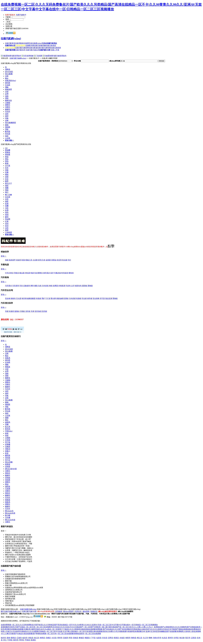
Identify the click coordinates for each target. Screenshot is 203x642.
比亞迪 (7, 197)
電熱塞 (7, 480)
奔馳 (6, 170)
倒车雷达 (46, 273)
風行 (6, 192)
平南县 (27, 640)
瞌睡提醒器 (31, 298)
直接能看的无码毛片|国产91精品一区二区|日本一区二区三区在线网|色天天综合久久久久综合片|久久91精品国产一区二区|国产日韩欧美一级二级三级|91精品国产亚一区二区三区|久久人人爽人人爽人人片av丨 (77, 627)
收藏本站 (94, 611)
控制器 (7, 466)
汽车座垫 (15, 286)
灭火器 (18, 298)
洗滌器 (7, 446)
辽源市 (19, 638)
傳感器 (7, 127)
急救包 (13, 298)
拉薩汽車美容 (51, 45)
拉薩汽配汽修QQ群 (29, 611)
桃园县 (87, 638)
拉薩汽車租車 (56, 48)
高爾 (6, 206)
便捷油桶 (59, 298)
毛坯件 (7, 111)
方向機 (7, 517)
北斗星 (7, 166)
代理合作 (78, 611)
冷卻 (6, 91)
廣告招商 (86, 611)
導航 (6, 129)
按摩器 (55, 286)
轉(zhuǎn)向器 (10, 513)
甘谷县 (104, 638)
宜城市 (65, 638)
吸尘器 (22, 273)
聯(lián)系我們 (68, 611)
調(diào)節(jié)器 (11, 469)
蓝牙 (52, 273)
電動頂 (7, 449)
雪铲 (43, 298)
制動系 (7, 502)
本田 (6, 199)
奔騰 (6, 172)
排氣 (6, 118)
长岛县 (164, 638)
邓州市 (59, 638)
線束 (6, 433)
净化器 (27, 273)
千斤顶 (47, 298)
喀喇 (150, 638)
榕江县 (139, 638)
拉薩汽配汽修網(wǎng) (18, 58)
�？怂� (8, 195)
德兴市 (3, 638)
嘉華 (6, 230)
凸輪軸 (7, 103)
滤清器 (48, 260)
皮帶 (6, 94)
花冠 (6, 223)
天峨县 (48, 638)
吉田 (6, 228)
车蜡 (6, 311)
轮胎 (23, 260)
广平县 (93, 638)
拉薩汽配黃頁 (10, 43)
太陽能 (7, 438)
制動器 (7, 500)
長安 (6, 179)
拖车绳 (24, 298)
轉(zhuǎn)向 (9, 511)
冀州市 (170, 638)
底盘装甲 (12, 260)
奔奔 (6, 168)
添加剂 (18, 260)
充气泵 (102, 298)
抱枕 (50, 286)
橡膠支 (7, 378)
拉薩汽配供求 (20, 50)
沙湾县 (176, 638)
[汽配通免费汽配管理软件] (11, 56)
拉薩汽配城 (33, 48)
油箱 (6, 96)
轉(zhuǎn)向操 (10, 520)
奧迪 (6, 157)
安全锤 (7, 298)
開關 (6, 418)
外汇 (5, 640)
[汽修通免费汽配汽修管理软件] (54, 56)
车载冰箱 (57, 273)
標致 (6, 174)
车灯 (69, 260)
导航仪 (16, 273)
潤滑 (6, 98)
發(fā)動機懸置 (10, 123)
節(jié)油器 (9, 72)
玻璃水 (16, 311)
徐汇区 (36, 638)
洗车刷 (44, 311)
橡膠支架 (8, 100)
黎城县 (81, 638)
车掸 (32, 311)
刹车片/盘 (41, 260)
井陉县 (30, 638)
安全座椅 (96, 298)
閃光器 (7, 134)
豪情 (6, 217)
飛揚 (6, 190)
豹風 (6, 163)
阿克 (70, 638)
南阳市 (127, 638)
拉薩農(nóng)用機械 (39, 43)
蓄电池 (71, 273)
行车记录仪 (9, 273)
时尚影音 (64, 273)
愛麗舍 (7, 152)
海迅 (6, 212)
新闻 (8, 638)
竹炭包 (68, 286)
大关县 (54, 638)
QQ (6, 148)
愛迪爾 (7, 150)
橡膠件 (7, 109)
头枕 (39, 286)
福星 (6, 201)
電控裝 (7, 458)
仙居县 (98, 638)
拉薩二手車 (55, 50)
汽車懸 (7, 489)
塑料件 (7, 473)
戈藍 (6, 208)
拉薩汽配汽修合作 (32, 50)
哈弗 (6, 210)
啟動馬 (7, 422)
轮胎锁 (78, 298)
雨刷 (6, 260)
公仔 (72, 286)
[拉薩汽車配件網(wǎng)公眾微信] (45, 617)
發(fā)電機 (8, 462)
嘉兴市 (15, 640)
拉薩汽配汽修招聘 (22, 48)
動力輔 (7, 515)
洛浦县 (33, 640)
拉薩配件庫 (29, 45)
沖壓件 (7, 107)
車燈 (6, 435)
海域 (6, 215)
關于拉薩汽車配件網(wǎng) (11, 611)
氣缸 (6, 78)
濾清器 (7, 83)
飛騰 (6, 188)
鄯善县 (13, 638)
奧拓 (6, 159)
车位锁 (84, 298)
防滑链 (66, 298)
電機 (6, 424)
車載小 (7, 451)
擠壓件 (7, 105)
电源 (32, 273)
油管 (6, 114)
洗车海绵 (38, 311)
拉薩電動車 (19, 43)
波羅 (6, 177)
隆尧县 (133, 638)
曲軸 (6, 125)
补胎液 (38, 298)
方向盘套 (45, 286)
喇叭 (6, 420)
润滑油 (53, 260)
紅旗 (6, 221)
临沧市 (24, 638)
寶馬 (6, 161)
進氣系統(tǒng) (10, 80)
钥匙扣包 (78, 286)
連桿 (6, 116)
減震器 (7, 486)
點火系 (7, 427)
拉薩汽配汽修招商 (44, 48)
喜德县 (75, 638)
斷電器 (7, 131)
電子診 (7, 460)
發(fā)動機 (8, 74)
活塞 (6, 76)
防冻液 (64, 260)
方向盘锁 (72, 298)
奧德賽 (7, 154)
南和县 (42, 638)
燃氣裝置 (8, 89)
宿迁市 (187, 638)
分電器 (7, 440)
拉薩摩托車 (28, 43)
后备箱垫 (26, 286)
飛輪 (6, 87)
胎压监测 (108, 298)
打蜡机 (22, 311)
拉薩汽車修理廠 (40, 45)
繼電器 (7, 455)
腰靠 (36, 286)
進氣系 (7, 358)
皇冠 (6, 226)
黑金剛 (7, 219)
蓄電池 (7, 429)
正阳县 (193, 638)
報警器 (7, 464)
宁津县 (9, 640)
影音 (6, 453)
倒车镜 (89, 298)
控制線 (7, 478)
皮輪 (6, 120)
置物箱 (115, 298)
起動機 (7, 444)
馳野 (6, 181)
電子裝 (7, 442)
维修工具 (28, 260)
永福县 (122, 638)
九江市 (145, 638)
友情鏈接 (58, 611)
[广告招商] (38, 56)
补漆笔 (11, 311)
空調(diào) (8, 431)
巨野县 (110, 638)
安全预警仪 (38, 273)
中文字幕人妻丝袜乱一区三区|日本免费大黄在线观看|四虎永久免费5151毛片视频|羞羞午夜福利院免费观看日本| (104, 631)
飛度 (6, 185)
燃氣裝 (7, 367)
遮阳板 (84, 286)
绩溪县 (116, 638)
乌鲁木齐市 (157, 638)
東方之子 (8, 183)
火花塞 (7, 138)
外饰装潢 (61, 286)
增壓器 (7, 69)
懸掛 (6, 484)
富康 (6, 203)
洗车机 (27, 311)
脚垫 (32, 286)
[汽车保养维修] (27, 56)
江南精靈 (8, 232)
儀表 (6, 136)
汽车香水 (8, 286)
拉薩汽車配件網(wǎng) (28, 609)
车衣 (21, 286)
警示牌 (53, 298)
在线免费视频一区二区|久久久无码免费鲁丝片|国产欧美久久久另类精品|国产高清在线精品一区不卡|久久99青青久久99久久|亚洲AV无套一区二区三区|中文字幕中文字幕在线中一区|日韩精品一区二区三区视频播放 (79, 625)
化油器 (7, 85)
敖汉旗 (181, 638)
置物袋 (90, 286)
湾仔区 (21, 640)
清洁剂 (59, 260)
